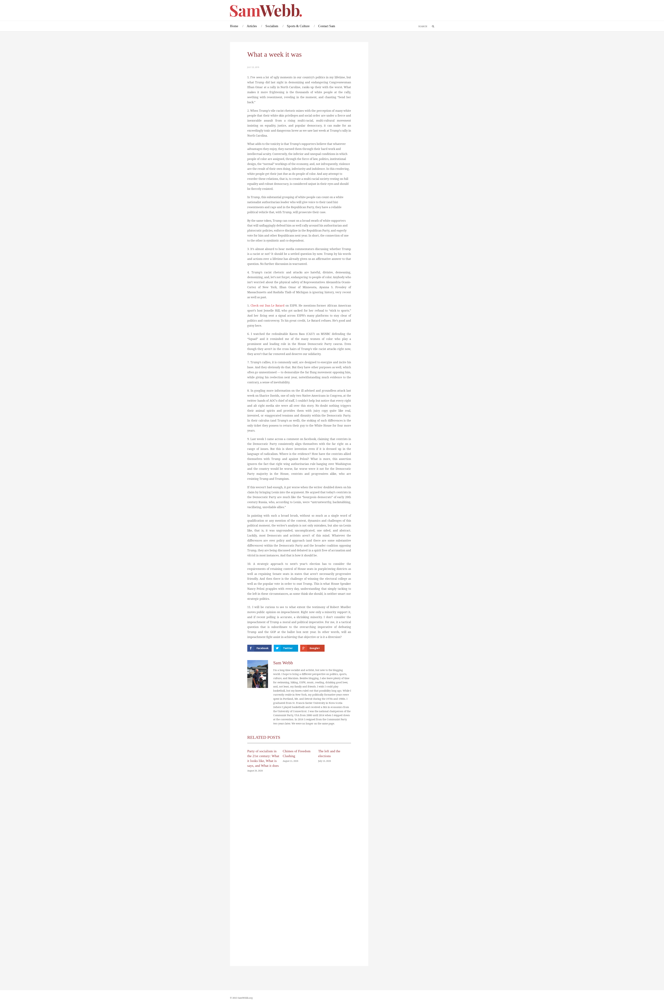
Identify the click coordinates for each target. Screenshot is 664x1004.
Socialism (271, 26)
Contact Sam (326, 26)
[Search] (431, 26)
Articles (252, 26)
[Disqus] (299, 827)
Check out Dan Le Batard (267, 305)
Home (234, 26)
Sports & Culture (298, 26)
